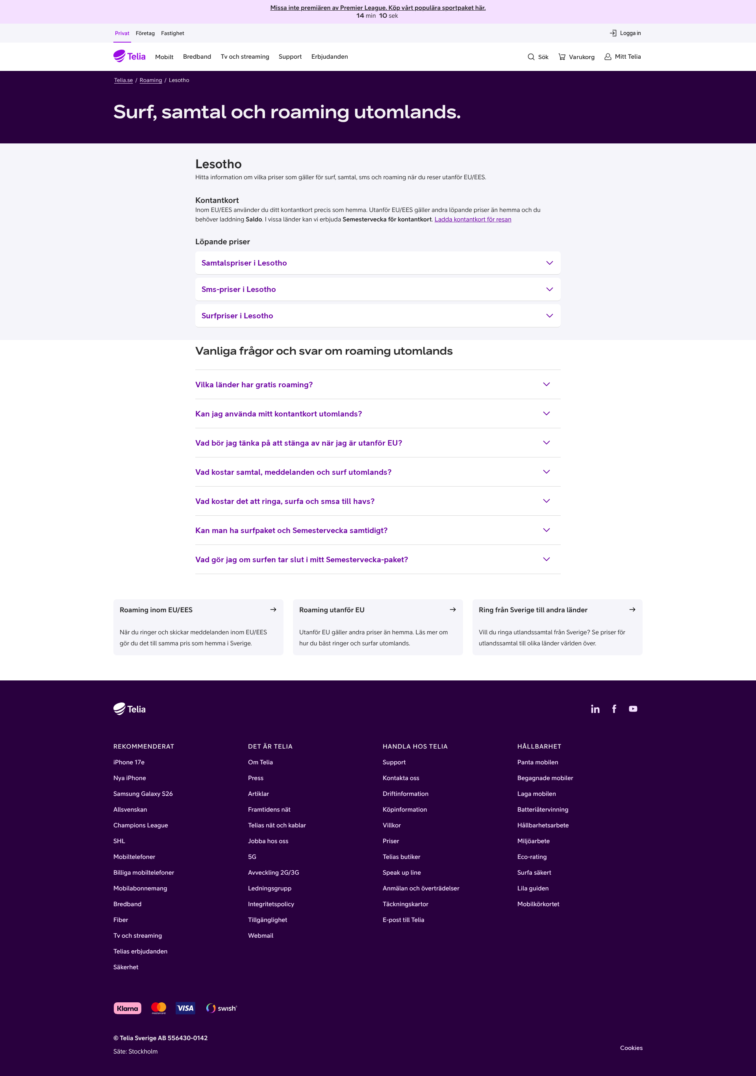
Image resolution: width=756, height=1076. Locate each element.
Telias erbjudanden (140, 951)
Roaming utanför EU (332, 610)
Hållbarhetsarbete (543, 825)
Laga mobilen (536, 793)
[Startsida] (129, 57)
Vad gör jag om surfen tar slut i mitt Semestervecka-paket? (301, 559)
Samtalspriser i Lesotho (244, 262)
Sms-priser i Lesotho (239, 289)
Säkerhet (126, 967)
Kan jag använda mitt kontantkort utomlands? (278, 413)
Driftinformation (405, 793)
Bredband (127, 904)
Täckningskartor (405, 904)
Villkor (392, 825)
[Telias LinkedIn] (595, 708)
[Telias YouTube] (633, 708)
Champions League (140, 825)
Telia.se (123, 80)
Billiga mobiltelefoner (143, 872)
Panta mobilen (537, 762)
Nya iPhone (129, 778)
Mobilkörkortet (538, 904)
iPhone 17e (129, 762)
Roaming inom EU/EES (156, 610)
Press (255, 778)
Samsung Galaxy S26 (143, 793)
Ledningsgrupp (269, 888)
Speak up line (402, 872)
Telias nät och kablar (277, 825)
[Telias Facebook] (614, 708)
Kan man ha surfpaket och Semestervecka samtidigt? (291, 530)
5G (252, 856)
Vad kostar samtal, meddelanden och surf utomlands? (293, 471)
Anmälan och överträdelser (421, 888)
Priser (391, 841)
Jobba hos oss (268, 841)
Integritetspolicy (271, 904)
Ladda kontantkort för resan (473, 219)
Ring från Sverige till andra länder (533, 610)
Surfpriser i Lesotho (237, 315)
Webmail (260, 935)
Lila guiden (533, 888)
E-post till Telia (403, 920)
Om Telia (260, 762)
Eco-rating (532, 856)
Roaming (151, 80)
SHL (119, 841)
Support (394, 762)
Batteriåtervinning (543, 809)
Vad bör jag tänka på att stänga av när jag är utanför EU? (298, 442)
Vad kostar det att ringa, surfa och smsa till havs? (285, 500)
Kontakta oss (401, 778)
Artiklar (258, 793)
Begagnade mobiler (545, 778)
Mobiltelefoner (134, 856)
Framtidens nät (269, 809)
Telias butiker (402, 856)
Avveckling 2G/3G (273, 872)
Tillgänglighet (267, 920)
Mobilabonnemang (140, 888)
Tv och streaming (137, 935)
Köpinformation (405, 809)
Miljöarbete (533, 841)
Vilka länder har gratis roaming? (254, 384)
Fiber (120, 920)
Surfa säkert (534, 872)
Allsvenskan (130, 809)
